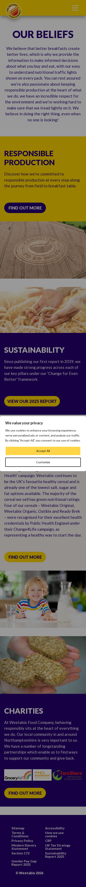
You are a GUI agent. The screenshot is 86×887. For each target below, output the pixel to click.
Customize (43, 462)
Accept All (43, 451)
